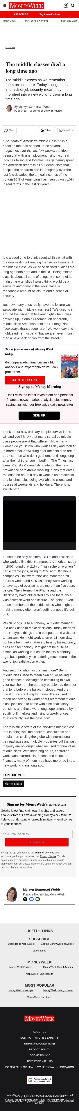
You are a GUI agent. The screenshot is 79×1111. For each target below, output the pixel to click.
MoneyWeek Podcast (20, 967)
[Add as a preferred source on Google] (39, 1080)
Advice (58, 110)
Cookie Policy (40, 1055)
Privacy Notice (48, 856)
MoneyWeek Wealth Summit (58, 967)
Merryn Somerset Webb (34, 107)
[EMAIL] (38, 899)
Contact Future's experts (39, 1037)
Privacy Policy (39, 1049)
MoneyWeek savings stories (58, 990)
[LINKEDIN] (32, 899)
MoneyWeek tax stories (39, 997)
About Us (39, 1031)
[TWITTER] (26, 899)
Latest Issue (39, 950)
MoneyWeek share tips (20, 990)
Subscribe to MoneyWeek (21, 943)
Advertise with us (40, 1061)
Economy (10, 48)
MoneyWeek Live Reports (39, 973)
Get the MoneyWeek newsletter (57, 943)
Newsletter (69, 130)
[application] (39, 521)
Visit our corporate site (52, 1096)
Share (12, 130)
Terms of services (45, 852)
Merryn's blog (13, 783)
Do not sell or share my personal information (39, 1067)
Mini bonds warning (36, 20)
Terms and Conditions (39, 1043)
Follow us (49, 130)
